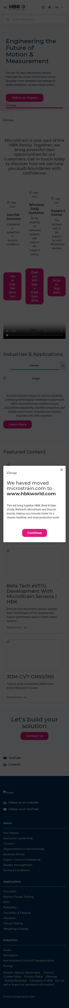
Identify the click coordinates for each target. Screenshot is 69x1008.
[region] (34, 504)
